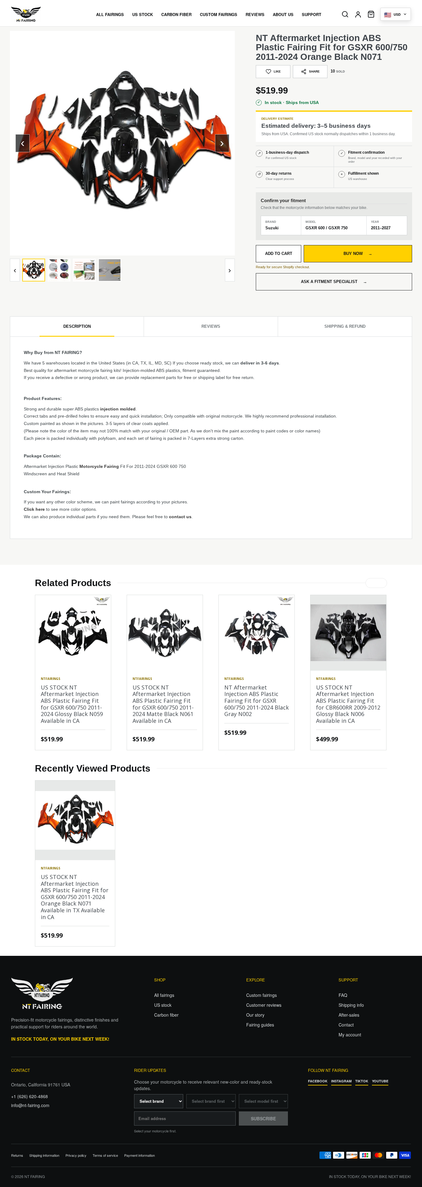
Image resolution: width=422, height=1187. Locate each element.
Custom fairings (261, 995)
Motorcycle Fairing (99, 466)
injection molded (118, 408)
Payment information (139, 1155)
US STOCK (142, 14)
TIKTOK (361, 1081)
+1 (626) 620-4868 (29, 1096)
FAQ (343, 995)
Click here (34, 509)
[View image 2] (59, 270)
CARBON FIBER (176, 14)
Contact (346, 1025)
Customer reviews (263, 1005)
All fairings (164, 995)
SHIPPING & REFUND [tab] (344, 326)
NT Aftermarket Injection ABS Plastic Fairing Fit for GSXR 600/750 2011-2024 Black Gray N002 (256, 701)
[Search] (345, 14)
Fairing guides (260, 1025)
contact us (180, 516)
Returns (17, 1155)
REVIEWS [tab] (210, 326)
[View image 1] (33, 270)
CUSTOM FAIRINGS (218, 14)
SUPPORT (311, 14)
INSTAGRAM (341, 1081)
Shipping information (44, 1155)
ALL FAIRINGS (110, 14)
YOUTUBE (380, 1081)
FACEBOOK (317, 1081)
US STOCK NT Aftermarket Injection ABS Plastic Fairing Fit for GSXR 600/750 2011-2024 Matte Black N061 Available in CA (163, 704)
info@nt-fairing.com (30, 1105)
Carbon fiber (166, 1015)
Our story (255, 1015)
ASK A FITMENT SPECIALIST (334, 281)
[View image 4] (109, 270)
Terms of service (105, 1155)
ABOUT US (283, 14)
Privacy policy (76, 1155)
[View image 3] (84, 270)
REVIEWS (255, 14)
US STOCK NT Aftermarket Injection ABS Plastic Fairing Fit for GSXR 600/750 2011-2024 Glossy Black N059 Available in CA (72, 704)
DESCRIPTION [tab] (77, 326)
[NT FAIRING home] (43, 14)
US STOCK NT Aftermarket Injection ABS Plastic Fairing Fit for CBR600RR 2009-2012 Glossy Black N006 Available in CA (348, 704)
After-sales (349, 1015)
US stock (162, 1005)
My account (350, 1034)
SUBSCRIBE (263, 1118)
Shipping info (351, 1005)
